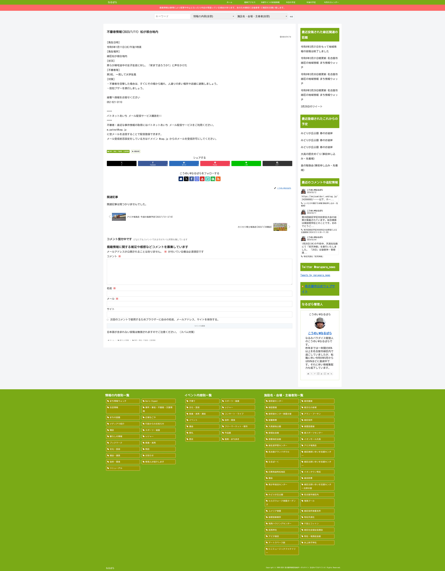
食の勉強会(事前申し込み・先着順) (319, 167)
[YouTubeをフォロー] (202, 179)
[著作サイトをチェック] (181, 179)
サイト (110, 309)
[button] (277, 163)
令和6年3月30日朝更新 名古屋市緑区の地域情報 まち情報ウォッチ (319, 79)
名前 (111, 288)
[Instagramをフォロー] (197, 179)
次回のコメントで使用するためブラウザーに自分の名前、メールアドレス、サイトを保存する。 (165, 319)
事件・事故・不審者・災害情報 (119, 151)
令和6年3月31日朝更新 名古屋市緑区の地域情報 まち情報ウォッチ (319, 63)
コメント (114, 256)
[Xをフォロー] (186, 179)
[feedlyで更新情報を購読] (328, 373)
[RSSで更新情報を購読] (218, 179)
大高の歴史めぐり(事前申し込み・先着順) (318, 156)
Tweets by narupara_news (315, 275)
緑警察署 (136, 151)
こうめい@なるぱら (320, 333)
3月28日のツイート (312, 106)
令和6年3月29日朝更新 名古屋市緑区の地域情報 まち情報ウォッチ (319, 95)
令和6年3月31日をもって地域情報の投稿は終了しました (319, 49)
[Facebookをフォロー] (191, 179)
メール (112, 298)
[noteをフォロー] (207, 179)
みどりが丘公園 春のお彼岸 (317, 133)
